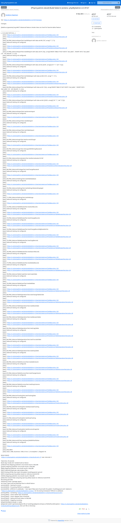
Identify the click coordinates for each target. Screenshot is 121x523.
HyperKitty (61, 520)
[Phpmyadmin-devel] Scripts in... (110, 9)
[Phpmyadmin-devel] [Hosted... (10, 9)
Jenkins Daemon (12, 15)
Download (97, 23)
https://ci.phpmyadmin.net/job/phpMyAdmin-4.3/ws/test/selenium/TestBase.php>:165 (33, 35)
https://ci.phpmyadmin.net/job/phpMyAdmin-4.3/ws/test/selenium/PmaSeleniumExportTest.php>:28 (37, 37)
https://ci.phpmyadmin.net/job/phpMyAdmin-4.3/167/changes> (23, 20)
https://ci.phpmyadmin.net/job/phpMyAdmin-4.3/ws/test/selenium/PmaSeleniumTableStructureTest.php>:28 (39, 369)
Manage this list (73, 3)
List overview (95, 19)
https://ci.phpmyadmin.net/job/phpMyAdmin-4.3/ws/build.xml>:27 (21, 457)
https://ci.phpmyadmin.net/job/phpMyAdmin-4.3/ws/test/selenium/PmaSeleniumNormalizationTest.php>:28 (39, 166)
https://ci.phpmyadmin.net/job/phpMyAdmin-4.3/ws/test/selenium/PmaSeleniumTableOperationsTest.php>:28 (40, 302)
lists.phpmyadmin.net (9, 3)
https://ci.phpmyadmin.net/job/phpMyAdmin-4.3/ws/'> (18, 491)
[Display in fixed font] (86, 509)
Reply (4, 511)
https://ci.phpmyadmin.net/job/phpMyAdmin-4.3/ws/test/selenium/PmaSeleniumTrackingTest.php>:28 (37, 403)
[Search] (118, 2)
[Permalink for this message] (89, 509)
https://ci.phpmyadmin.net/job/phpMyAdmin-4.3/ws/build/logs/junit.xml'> (40, 493)
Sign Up (92, 3)
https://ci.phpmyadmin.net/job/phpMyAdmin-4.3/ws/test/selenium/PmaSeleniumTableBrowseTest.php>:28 (39, 214)
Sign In (84, 3)
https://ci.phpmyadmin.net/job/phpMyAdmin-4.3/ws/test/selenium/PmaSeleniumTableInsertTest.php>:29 (38, 291)
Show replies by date (83, 513)
